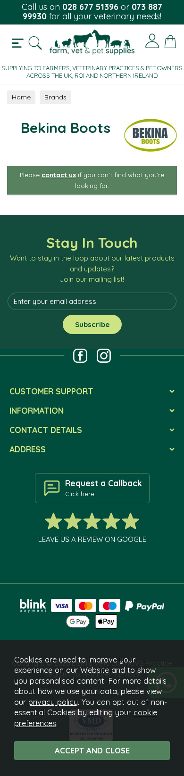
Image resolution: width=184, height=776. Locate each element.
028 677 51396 (90, 6)
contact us (59, 175)
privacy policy (53, 702)
